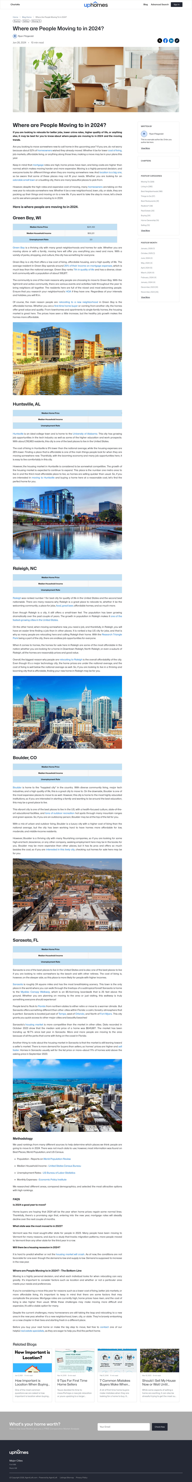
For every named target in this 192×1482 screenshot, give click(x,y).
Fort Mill (12, 1464)
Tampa (62, 1013)
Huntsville (18, 433)
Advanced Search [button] (160, 4)
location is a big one (111, 172)
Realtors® (145, 206)
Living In (144, 186)
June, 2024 (145, 258)
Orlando (79, 1013)
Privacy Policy (81, 1477)
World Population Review (57, 1159)
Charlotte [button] (15, 4)
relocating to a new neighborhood (78, 302)
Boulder (17, 787)
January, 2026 (147, 248)
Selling (144, 225)
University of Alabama (85, 433)
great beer (67, 605)
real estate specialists (32, 1330)
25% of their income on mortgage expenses (88, 265)
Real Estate (146, 211)
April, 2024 (145, 268)
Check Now (160, 1427)
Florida (42, 1006)
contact (104, 1327)
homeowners (45, 150)
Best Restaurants (148, 201)
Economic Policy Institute (52, 1179)
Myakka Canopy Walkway (35, 991)
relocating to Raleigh (71, 659)
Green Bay (19, 247)
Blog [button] (145, 4)
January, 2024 (147, 282)
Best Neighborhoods (149, 191)
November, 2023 (148, 292)
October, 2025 (147, 253)
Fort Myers (106, 1013)
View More (145, 148)
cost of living (115, 150)
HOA (68, 291)
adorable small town (24, 180)
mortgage (38, 165)
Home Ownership (148, 220)
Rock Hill (13, 1468)
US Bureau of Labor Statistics (59, 1172)
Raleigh (17, 598)
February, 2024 (147, 277)
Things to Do (146, 196)
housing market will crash (70, 1254)
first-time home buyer (66, 305)
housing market (34, 1024)
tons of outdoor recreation (59, 813)
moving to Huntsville (43, 477)
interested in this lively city (60, 849)
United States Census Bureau (64, 1165)
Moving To (145, 182)
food (58, 605)
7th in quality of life (84, 269)
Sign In (177, 4)
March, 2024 (146, 272)
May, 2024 (145, 263)
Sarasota (18, 984)
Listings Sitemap (67, 1477)
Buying (144, 215)
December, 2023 (148, 287)
